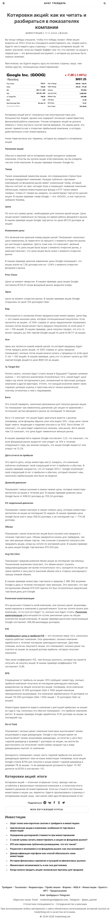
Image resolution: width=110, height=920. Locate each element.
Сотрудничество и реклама (71, 904)
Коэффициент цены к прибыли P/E (24, 635)
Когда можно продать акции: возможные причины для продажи (46, 869)
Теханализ (21, 887)
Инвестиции (34, 33)
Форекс (67, 887)
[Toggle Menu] (3, 3)
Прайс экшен (52, 887)
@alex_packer (89, 899)
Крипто (102, 887)
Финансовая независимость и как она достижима (38, 865)
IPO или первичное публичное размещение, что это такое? (43, 844)
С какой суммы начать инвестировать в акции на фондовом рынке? (48, 839)
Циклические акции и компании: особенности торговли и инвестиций (42, 829)
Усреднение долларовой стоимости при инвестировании (42, 835)
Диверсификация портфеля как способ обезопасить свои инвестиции (42, 854)
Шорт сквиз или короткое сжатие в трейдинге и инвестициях (45, 823)
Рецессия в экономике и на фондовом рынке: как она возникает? (47, 848)
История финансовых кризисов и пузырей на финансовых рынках (48, 860)
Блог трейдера (55, 3)
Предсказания (58, 890)
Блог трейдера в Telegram (55, 895)
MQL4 (77, 887)
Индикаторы (36, 887)
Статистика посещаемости (38, 904)
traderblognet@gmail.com (54, 899)
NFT (45, 890)
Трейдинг (7, 887)
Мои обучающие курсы (46, 809)
